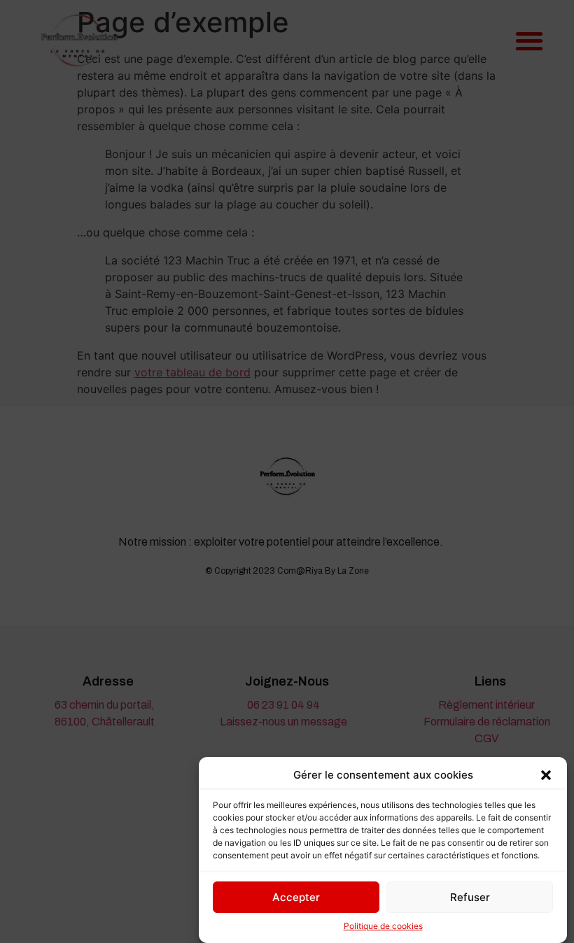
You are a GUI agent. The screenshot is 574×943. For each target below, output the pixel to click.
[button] (546, 775)
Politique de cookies (383, 926)
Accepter (296, 897)
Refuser (470, 897)
